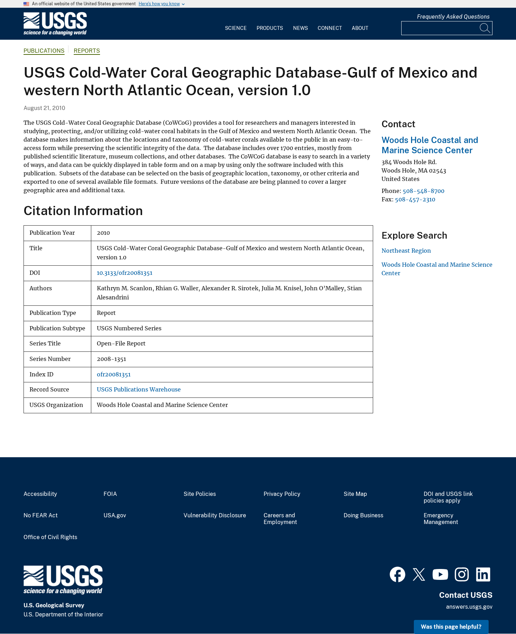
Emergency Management (441, 518)
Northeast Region (406, 250)
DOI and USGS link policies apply (448, 497)
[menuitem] (236, 24)
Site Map (355, 494)
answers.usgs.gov (469, 606)
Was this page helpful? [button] (451, 626)
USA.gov (115, 515)
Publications (44, 50)
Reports (87, 50)
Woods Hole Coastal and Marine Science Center (430, 145)
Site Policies (200, 494)
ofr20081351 (114, 374)
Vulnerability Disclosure (215, 515)
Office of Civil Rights (50, 537)
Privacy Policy (282, 494)
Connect (330, 28)
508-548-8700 (423, 190)
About (360, 28)
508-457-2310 (415, 199)
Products (270, 28)
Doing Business (363, 515)
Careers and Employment (280, 518)
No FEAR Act (41, 515)
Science (236, 28)
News (300, 28)
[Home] (55, 34)
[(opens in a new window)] (397, 573)
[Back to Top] (490, 608)
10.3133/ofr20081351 (124, 273)
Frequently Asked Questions (453, 16)
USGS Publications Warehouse (139, 389)
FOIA (110, 494)
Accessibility (40, 494)
